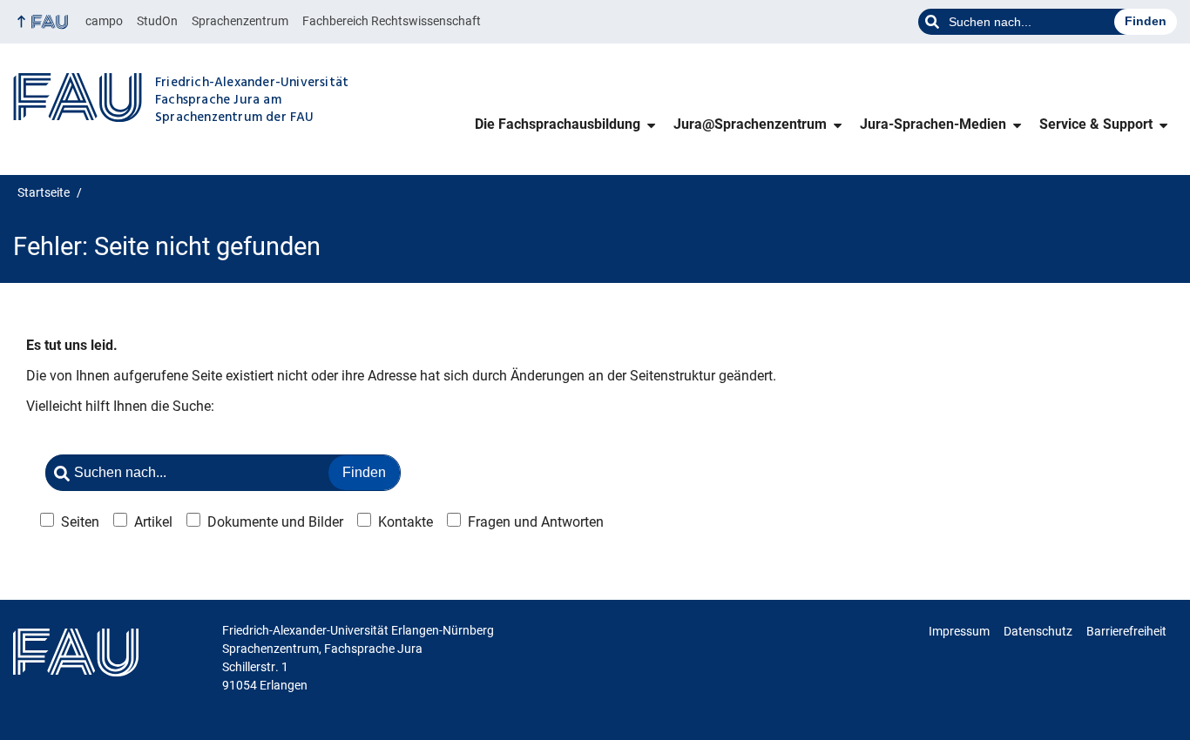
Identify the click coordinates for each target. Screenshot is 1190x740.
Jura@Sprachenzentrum (750, 124)
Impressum (959, 631)
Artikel (153, 522)
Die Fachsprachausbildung (557, 124)
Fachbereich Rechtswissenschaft (391, 21)
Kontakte (405, 522)
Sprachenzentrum (240, 21)
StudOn (157, 21)
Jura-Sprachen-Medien (933, 124)
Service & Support (1096, 124)
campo (104, 21)
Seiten (80, 522)
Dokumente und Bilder (275, 522)
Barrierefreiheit (1126, 631)
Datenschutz (1038, 631)
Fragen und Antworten (536, 522)
